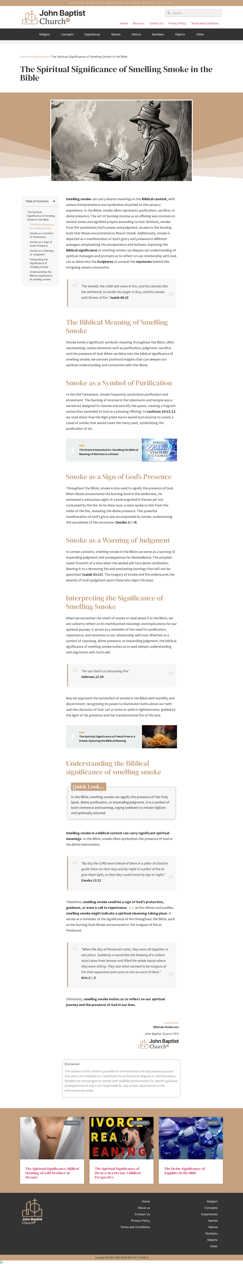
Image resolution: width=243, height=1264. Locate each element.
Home (124, 23)
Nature (136, 34)
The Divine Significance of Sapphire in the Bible (184, 1170)
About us (138, 23)
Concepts (67, 34)
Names (116, 34)
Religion (44, 34)
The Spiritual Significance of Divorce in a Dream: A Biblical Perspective (118, 1173)
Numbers (158, 34)
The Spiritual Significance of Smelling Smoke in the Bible (41, 216)
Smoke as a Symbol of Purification (41, 235)
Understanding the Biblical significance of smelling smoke (41, 275)
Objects (180, 34)
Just (131, 907)
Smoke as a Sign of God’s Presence (41, 243)
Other (200, 34)
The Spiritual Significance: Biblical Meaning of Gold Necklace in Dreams (52, 1173)
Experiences (92, 34)
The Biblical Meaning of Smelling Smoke (42, 226)
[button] (54, 201)
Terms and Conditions (205, 23)
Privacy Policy (177, 23)
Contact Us (156, 23)
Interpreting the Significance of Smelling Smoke (39, 263)
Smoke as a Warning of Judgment (42, 252)
